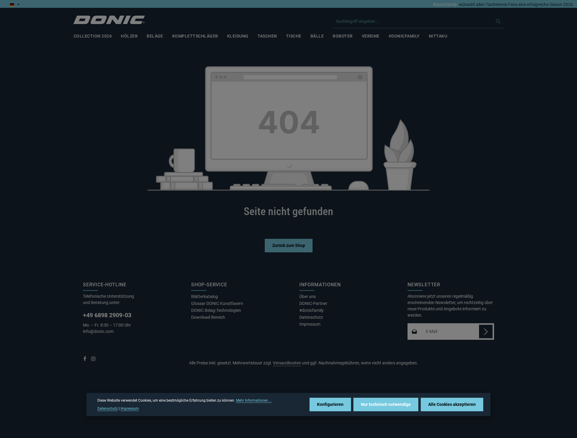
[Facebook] (85, 359)
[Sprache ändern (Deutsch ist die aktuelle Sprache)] (14, 4)
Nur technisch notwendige (386, 404)
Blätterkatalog (204, 296)
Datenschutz (311, 317)
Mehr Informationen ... (254, 400)
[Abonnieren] (486, 331)
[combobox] (412, 21)
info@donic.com (98, 331)
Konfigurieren (330, 404)
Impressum (309, 324)
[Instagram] (93, 359)
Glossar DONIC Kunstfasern (217, 303)
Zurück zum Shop (288, 245)
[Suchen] (498, 21)
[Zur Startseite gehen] (109, 20)
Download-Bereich (208, 317)
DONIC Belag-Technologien (216, 310)
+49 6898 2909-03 (107, 315)
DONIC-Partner (313, 303)
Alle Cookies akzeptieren (452, 404)
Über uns (307, 296)
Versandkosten (287, 362)
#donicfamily (445, 4)
